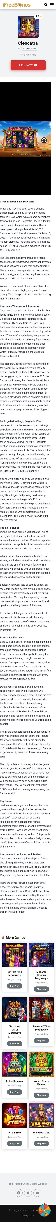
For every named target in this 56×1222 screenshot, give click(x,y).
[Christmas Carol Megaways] (14, 1021)
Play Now (26, 65)
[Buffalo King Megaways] (14, 966)
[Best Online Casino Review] (16, 4)
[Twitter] (28, 1193)
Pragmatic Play (29, 49)
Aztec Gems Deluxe (41, 1083)
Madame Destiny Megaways (41, 975)
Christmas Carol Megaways (14, 1029)
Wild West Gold (41, 1132)
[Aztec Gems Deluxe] (41, 1075)
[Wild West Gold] (41, 1127)
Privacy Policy (28, 1215)
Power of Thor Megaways (41, 1028)
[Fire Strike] (14, 1127)
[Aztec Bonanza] (14, 1075)
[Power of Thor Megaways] (41, 1021)
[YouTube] (37, 1193)
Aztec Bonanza (14, 1081)
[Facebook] (19, 1193)
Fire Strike (14, 1132)
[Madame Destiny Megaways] (41, 966)
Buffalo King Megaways (14, 973)
